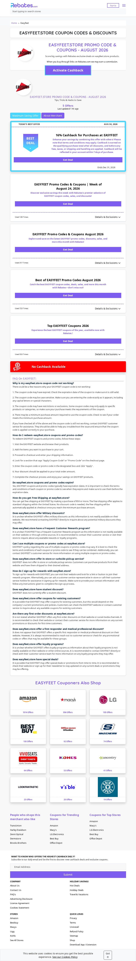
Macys (13, 926)
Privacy (73, 918)
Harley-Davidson (18, 830)
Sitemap (74, 935)
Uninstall (74, 926)
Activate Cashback (68, 70)
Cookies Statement (19, 907)
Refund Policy (77, 931)
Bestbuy (14, 922)
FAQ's (13, 894)
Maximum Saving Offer (25, 115)
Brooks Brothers (18, 843)
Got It (108, 955)
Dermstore (15, 838)
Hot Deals (75, 885)
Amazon (54, 825)
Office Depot (56, 843)
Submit (68, 874)
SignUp (113, 5)
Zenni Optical (16, 834)
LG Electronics (57, 834)
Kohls (13, 935)
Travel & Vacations (79, 894)
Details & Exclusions (106, 217)
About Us (15, 885)
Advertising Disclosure (21, 898)
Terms (73, 922)
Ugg (12, 931)
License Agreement (19, 903)
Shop (72, 940)
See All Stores (17, 940)
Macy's (53, 830)
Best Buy (54, 838)
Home (14, 23)
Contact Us (15, 890)
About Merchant (53, 115)
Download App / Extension (83, 944)
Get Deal (68, 159)
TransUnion (16, 825)
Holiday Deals (77, 890)
